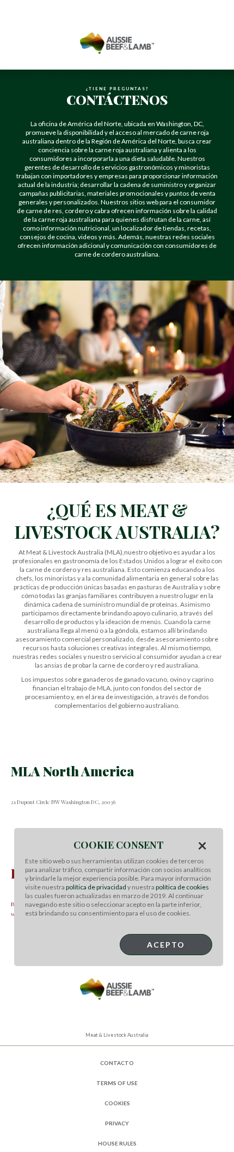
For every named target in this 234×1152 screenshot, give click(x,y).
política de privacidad (96, 887)
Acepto (166, 944)
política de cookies (182, 887)
